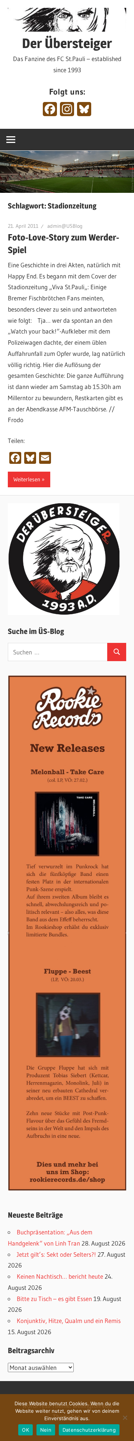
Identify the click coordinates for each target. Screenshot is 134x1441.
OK (25, 1430)
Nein (45, 1430)
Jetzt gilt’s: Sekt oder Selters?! (56, 1254)
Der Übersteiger (67, 43)
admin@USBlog (65, 226)
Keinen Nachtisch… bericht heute (60, 1276)
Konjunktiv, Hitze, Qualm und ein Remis (69, 1320)
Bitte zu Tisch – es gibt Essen (54, 1299)
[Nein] (124, 1417)
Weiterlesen (26, 479)
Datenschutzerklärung (89, 1430)
